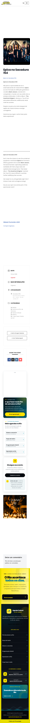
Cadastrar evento (15, 475)
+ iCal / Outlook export (17, 338)
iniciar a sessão (13, 561)
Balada (14, 307)
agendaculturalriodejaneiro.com (15, 716)
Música (14, 314)
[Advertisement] (15, 22)
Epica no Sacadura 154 (9, 78)
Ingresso (13, 285)
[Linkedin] (16, 359)
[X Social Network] (13, 359)
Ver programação (15, 414)
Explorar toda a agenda (14, 624)
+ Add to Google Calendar (17, 333)
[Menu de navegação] (27, 3)
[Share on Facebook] (9, 359)
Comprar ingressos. (9, 226)
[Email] (20, 359)
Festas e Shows (16, 313)
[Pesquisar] (23, 3)
